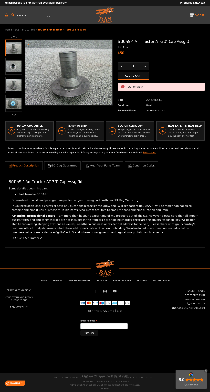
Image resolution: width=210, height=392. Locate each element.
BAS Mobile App (122, 280)
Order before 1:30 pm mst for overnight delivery (36, 3)
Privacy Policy (19, 307)
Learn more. (149, 153)
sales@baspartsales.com (190, 308)
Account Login (161, 280)
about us (101, 280)
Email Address (88, 321)
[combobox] (32, 15)
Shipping (58, 280)
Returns (142, 280)
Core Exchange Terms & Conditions (19, 299)
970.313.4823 (197, 3)
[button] (105, 359)
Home (44, 280)
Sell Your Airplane (79, 280)
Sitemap (105, 388)
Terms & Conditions (19, 290)
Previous (14, 36)
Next (14, 114)
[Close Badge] (206, 370)
